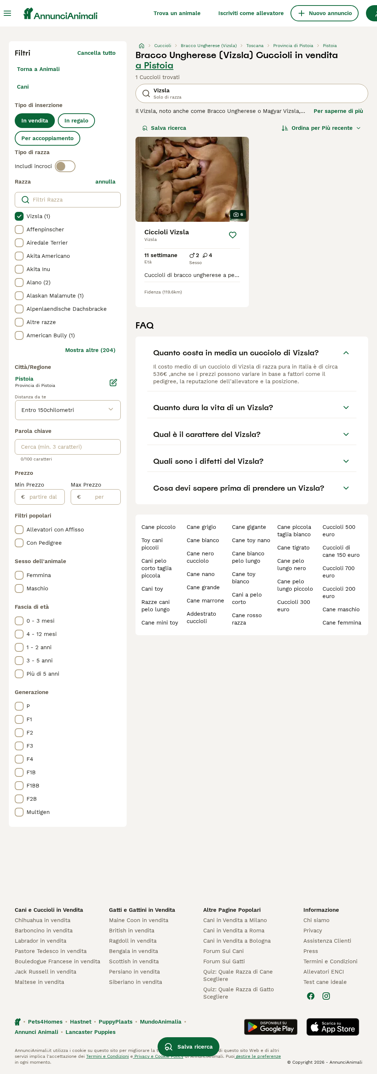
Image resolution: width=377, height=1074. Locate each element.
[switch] (65, 166)
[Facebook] (310, 996)
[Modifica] (113, 382)
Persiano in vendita (134, 971)
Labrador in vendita (40, 941)
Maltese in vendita (39, 982)
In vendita (34, 120)
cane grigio (201, 527)
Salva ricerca (168, 128)
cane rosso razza (247, 619)
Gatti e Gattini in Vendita (142, 910)
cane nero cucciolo (200, 557)
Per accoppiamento (47, 138)
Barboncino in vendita (44, 930)
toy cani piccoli (152, 544)
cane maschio (341, 609)
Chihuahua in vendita (42, 920)
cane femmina (342, 622)
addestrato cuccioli (201, 618)
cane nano (201, 574)
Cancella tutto (96, 53)
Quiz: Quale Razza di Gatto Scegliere (238, 993)
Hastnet (80, 1021)
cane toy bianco (244, 578)
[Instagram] (326, 996)
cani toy (152, 589)
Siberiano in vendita (135, 982)
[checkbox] (19, 216)
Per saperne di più (338, 111)
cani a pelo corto (247, 598)
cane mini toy (159, 622)
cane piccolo (158, 527)
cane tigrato (293, 547)
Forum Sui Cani (223, 951)
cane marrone (205, 600)
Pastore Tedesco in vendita (51, 951)
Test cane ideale (325, 982)
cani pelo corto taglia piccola (156, 568)
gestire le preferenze (258, 1056)
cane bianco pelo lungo (248, 557)
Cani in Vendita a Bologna (237, 941)
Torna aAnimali (38, 69)
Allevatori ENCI (323, 971)
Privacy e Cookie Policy (158, 1056)
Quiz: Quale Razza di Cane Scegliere (238, 975)
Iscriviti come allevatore (251, 13)
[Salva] (232, 235)
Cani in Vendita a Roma (233, 930)
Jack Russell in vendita (45, 971)
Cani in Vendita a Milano (235, 920)
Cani (23, 86)
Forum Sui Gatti (224, 961)
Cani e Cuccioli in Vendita (49, 910)
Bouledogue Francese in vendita (57, 961)
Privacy (312, 930)
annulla (105, 181)
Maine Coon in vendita (138, 920)
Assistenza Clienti (327, 941)
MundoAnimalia (161, 1021)
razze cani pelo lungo (155, 606)
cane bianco (203, 540)
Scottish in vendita (134, 961)
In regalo (76, 120)
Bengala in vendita (133, 951)
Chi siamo (316, 920)
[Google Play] (270, 1027)
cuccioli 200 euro (339, 593)
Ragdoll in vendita (132, 941)
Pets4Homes (45, 1021)
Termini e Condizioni (330, 961)
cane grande (203, 587)
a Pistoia (154, 65)
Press (310, 951)
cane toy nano (251, 540)
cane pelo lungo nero (291, 565)
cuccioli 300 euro (293, 606)
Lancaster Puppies (91, 1032)
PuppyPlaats (116, 1021)
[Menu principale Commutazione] (7, 13)
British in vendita (131, 930)
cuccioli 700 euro (339, 572)
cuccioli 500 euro (339, 531)
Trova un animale (177, 13)
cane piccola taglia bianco (294, 531)
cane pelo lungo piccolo (295, 585)
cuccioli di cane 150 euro (341, 551)
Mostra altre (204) (90, 350)
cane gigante (249, 527)
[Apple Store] (332, 1027)
